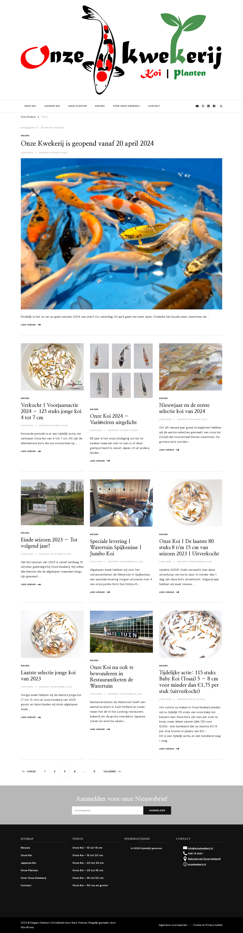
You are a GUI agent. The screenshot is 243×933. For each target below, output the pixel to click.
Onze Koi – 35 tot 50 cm (87, 878)
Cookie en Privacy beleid (207, 925)
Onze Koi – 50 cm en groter (90, 885)
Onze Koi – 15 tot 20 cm (87, 855)
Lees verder (28, 324)
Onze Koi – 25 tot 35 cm (87, 870)
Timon (30, 152)
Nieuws (100, 106)
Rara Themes (79, 922)
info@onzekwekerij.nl (200, 848)
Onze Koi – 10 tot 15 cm (87, 847)
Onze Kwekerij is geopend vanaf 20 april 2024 (87, 143)
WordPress (27, 927)
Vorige (31, 771)
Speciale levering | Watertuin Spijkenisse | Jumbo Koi (116, 547)
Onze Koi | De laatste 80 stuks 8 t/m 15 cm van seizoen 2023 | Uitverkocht (189, 547)
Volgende (109, 771)
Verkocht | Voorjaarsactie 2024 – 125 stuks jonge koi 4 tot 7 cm (51, 411)
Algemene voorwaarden (173, 925)
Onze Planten (77, 106)
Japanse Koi (52, 106)
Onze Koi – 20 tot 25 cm (88, 863)
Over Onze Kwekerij (126, 106)
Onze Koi (30, 106)
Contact (154, 106)
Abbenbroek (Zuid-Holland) (204, 858)
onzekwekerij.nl (197, 864)
